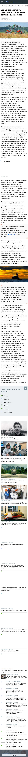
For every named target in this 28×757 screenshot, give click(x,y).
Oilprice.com (11, 234)
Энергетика (14, 19)
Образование (11, 5)
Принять (14, 755)
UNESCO (20, 5)
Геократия (4, 5)
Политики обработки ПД (7, 753)
